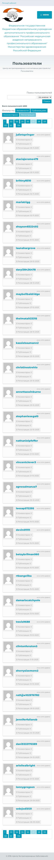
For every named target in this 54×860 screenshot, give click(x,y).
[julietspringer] (8, 138)
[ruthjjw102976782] (8, 695)
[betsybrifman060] (8, 554)
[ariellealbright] (8, 769)
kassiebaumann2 (27, 343)
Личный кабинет (9, 3)
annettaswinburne (28, 391)
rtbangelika (24, 575)
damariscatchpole (28, 600)
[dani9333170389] (8, 744)
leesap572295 (25, 508)
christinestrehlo (27, 367)
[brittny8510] (8, 184)
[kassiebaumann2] (8, 343)
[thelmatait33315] (8, 319)
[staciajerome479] (8, 159)
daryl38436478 (26, 269)
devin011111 (23, 529)
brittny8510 (23, 180)
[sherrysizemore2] (8, 671)
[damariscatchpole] (8, 600)
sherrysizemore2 (27, 670)
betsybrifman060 (27, 554)
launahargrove (25, 248)
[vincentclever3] (8, 465)
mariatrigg (23, 202)
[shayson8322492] (8, 227)
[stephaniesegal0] (8, 416)
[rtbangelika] (8, 579)
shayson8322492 (27, 226)
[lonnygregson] (8, 790)
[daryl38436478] (8, 273)
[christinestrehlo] (8, 368)
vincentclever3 (26, 462)
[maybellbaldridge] (8, 294)
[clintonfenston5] (8, 646)
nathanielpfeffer (27, 440)
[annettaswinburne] (8, 392)
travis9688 (23, 621)
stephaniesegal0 (27, 416)
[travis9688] (8, 625)
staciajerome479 (27, 159)
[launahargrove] (8, 251)
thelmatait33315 (26, 318)
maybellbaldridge (28, 294)
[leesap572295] (8, 511)
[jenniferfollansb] (8, 720)
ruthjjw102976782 (27, 695)
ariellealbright (25, 765)
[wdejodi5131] (8, 812)
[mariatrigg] (8, 205)
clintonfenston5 (26, 646)
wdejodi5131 (24, 808)
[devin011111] (8, 533)
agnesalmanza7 (26, 486)
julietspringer (25, 134)
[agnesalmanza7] (8, 487)
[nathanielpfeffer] (8, 441)
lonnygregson (25, 787)
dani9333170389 (26, 744)
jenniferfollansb (26, 719)
